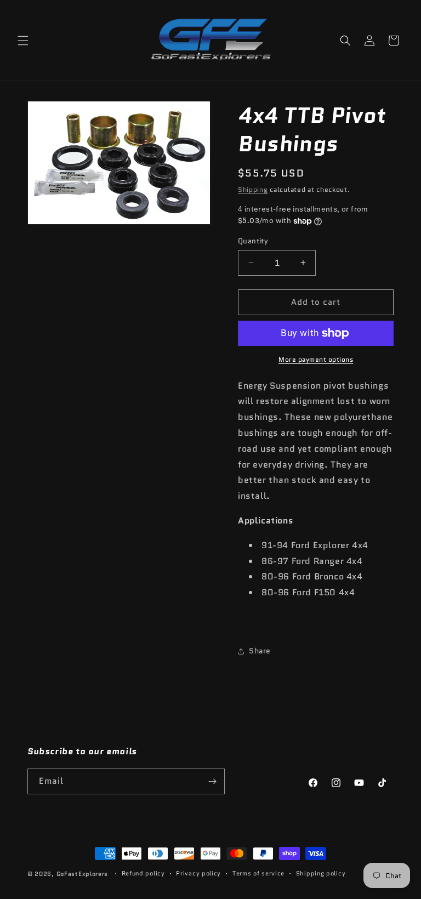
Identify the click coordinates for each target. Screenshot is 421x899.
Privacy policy (198, 873)
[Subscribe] (212, 781)
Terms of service (258, 873)
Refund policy (143, 873)
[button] (23, 41)
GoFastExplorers (82, 873)
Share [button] (260, 650)
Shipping (253, 189)
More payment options (315, 359)
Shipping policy (321, 873)
